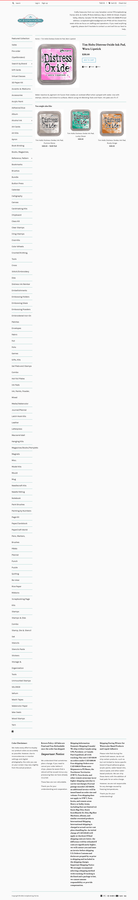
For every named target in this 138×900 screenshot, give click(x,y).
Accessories (17, 95)
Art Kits (15, 133)
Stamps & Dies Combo (19, 621)
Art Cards (16, 127)
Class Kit (16, 221)
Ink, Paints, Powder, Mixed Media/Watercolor (21, 397)
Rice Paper (16, 586)
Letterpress (17, 429)
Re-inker (15, 580)
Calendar (16, 190)
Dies (14, 278)
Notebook (16, 498)
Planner (15, 555)
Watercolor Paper (20, 706)
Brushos (15, 171)
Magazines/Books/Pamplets (22, 448)
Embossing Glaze (20, 303)
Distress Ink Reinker (21, 284)
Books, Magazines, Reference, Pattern (22, 155)
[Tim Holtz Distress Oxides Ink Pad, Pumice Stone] (49, 123)
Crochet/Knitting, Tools (20, 256)
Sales (14, 45)
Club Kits (16, 240)
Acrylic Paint (17, 101)
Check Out (122, 3)
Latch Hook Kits (19, 416)
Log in (37, 3)
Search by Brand (22, 63)
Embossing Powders (21, 309)
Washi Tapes (17, 699)
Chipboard (16, 215)
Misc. (14, 460)
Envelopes (16, 328)
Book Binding (18, 145)
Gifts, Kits (16, 360)
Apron (14, 139)
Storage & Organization (18, 665)
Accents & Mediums (21, 89)
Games (15, 353)
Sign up (45, 3)
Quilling (15, 574)
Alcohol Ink (22, 120)
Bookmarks (17, 164)
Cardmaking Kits (19, 208)
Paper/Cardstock (19, 523)
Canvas (15, 202)
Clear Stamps (18, 227)
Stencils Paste (18, 649)
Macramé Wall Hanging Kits (18, 438)
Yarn (14, 725)
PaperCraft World (20, 530)
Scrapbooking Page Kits (21, 602)
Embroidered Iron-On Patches (21, 319)
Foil (13, 341)
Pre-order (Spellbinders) (18, 54)
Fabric (14, 334)
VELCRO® (16, 687)
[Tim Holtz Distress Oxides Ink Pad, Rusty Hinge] (112, 123)
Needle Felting (18, 492)
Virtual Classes (18, 76)
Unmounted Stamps (21, 680)
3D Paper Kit (17, 82)
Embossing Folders (20, 297)
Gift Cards (16, 70)
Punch (15, 561)
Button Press (18, 183)
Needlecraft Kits (19, 485)
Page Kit (15, 517)
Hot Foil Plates (18, 378)
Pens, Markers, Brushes (18, 539)
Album (15, 114)
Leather (15, 422)
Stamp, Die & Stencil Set (21, 633)
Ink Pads (16, 385)
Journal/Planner (19, 410)
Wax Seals (16, 712)
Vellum (15, 693)
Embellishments (19, 290)
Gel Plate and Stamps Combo (22, 369)
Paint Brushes (18, 504)
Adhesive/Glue (18, 108)
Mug (14, 479)
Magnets (16, 454)
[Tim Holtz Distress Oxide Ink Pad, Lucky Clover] (80, 120)
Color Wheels (18, 246)
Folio (14, 347)
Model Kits (16, 466)
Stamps (15, 611)
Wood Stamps (18, 718)
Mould (15, 473)
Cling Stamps (18, 234)
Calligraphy (17, 196)
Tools (14, 674)
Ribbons (15, 593)
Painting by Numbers (21, 511)
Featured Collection (20, 38)
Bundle (15, 177)
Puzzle (15, 567)
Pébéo (14, 548)
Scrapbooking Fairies (31, 896)
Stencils (15, 643)
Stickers (15, 655)
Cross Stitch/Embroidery (20, 268)
